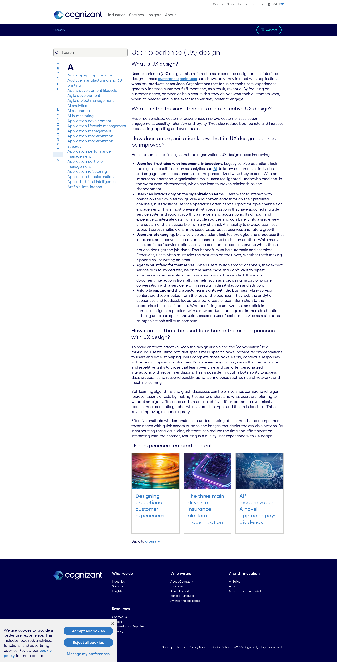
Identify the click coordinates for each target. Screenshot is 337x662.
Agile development (83, 95)
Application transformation (90, 176)
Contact (271, 30)
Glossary (59, 30)
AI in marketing (80, 116)
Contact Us (119, 616)
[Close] (112, 623)
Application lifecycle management (96, 126)
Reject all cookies (88, 642)
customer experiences (177, 78)
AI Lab (233, 586)
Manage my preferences (88, 654)
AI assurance (78, 110)
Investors (257, 4)
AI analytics (77, 105)
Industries (116, 15)
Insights (154, 15)
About (170, 15)
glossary (152, 541)
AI (215, 168)
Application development (89, 121)
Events (242, 4)
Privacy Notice (198, 647)
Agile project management (90, 100)
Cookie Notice (220, 647)
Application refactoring (87, 171)
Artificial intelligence (84, 187)
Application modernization (90, 136)
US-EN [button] (275, 4)
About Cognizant (181, 581)
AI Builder (235, 581)
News (230, 4)
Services (136, 15)
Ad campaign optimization (90, 75)
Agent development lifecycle (92, 90)
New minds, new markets (245, 591)
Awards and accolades (185, 600)
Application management (89, 131)
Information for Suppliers (128, 626)
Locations (176, 586)
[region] (58, 640)
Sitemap (167, 647)
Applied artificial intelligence (91, 181)
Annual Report (179, 591)
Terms (181, 647)
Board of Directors (182, 595)
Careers (218, 4)
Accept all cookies (88, 631)
